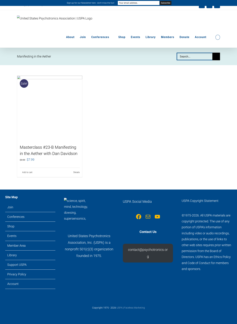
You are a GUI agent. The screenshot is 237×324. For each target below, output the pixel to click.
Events (11, 236)
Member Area (16, 245)
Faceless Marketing (134, 307)
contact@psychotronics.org (148, 253)
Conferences (15, 217)
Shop (10, 226)
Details (76, 172)
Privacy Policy (16, 274)
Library (12, 255)
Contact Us (147, 232)
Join (10, 207)
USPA (119, 307)
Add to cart (27, 172)
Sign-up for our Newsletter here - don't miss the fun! (90, 3)
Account (13, 284)
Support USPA (17, 264)
